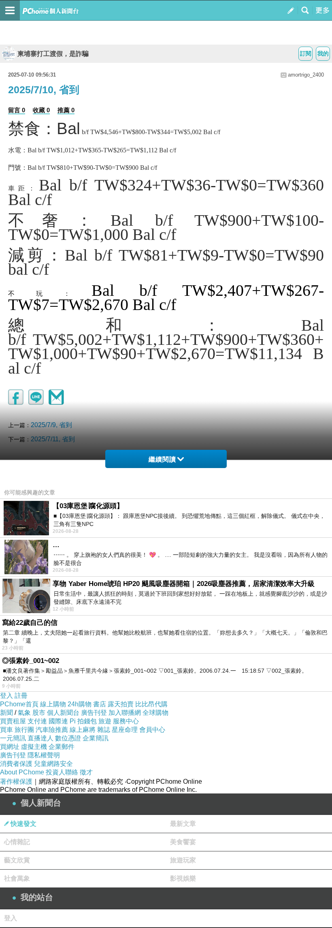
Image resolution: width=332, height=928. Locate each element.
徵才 (86, 772)
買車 (6, 729)
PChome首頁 (19, 704)
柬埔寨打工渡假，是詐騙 (53, 53)
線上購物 (53, 704)
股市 (38, 712)
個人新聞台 (63, 712)
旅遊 (104, 721)
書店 (99, 704)
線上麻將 (83, 729)
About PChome (22, 772)
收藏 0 (41, 110)
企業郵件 (61, 746)
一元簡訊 (13, 738)
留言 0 (16, 110)
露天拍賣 (121, 704)
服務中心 (126, 721)
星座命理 (125, 729)
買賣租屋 (13, 721)
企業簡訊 (96, 738)
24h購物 (80, 704)
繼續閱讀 (162, 459)
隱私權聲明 (44, 755)
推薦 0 (65, 110)
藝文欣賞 (17, 860)
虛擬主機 (34, 746)
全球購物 (155, 712)
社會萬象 (17, 878)
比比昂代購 (151, 704)
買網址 (9, 746)
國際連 (58, 721)
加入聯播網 (125, 712)
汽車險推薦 (52, 729)
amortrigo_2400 (306, 75)
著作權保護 (16, 781)
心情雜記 (17, 841)
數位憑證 (68, 738)
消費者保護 (16, 763)
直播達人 (40, 738)
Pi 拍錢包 (83, 721)
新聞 (6, 712)
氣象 (24, 712)
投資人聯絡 (62, 772)
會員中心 (152, 729)
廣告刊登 (94, 712)
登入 (6, 695)
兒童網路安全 (53, 763)
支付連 (37, 721)
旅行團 (24, 729)
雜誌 (103, 729)
